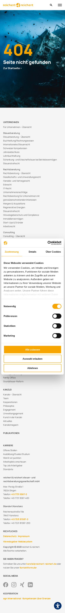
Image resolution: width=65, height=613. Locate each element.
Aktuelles (7, 421)
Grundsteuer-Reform (13, 381)
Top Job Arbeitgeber (12, 465)
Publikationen (11, 433)
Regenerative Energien (14, 207)
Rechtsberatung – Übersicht (17, 173)
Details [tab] (32, 251)
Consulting (9, 232)
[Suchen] (51, 5)
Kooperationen (10, 402)
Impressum (24, 536)
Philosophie (8, 405)
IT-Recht (7, 188)
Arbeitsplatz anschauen (14, 461)
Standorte (8, 469)
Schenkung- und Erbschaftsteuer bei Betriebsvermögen (30, 159)
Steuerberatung (11, 133)
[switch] (56, 316)
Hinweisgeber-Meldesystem (17, 541)
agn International (12, 598)
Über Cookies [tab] (53, 251)
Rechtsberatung (11, 169)
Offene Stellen (10, 450)
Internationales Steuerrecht (16, 144)
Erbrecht (7, 184)
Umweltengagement (13, 413)
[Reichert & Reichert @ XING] (22, 584)
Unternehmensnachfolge (15, 192)
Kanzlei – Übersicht (12, 394)
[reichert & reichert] (25, 5)
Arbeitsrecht (9, 226)
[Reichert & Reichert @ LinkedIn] (30, 584)
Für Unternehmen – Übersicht (17, 127)
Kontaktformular (28, 567)
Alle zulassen (32, 349)
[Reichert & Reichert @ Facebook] (5, 584)
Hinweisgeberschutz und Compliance (21, 214)
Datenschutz (9, 536)
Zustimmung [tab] (12, 251)
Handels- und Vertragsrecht (16, 180)
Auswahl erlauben (32, 358)
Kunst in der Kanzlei (12, 417)
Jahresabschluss (11, 151)
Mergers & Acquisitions (14, 203)
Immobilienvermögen (13, 218)
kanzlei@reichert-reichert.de (41, 563)
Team (6, 398)
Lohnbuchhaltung (11, 155)
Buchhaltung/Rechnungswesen (18, 140)
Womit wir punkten (12, 457)
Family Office (9, 377)
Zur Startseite (11, 68)
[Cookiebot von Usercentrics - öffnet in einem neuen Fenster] (47, 243)
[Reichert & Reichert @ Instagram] (13, 584)
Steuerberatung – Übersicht (16, 136)
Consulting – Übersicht (14, 236)
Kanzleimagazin (10, 424)
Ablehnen (32, 368)
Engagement (9, 409)
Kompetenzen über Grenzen (36, 598)
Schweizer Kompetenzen (15, 148)
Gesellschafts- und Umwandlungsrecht (22, 176)
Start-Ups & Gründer (13, 222)
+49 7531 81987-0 (19, 519)
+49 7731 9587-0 (19, 494)
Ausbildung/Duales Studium (16, 454)
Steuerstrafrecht (11, 163)
